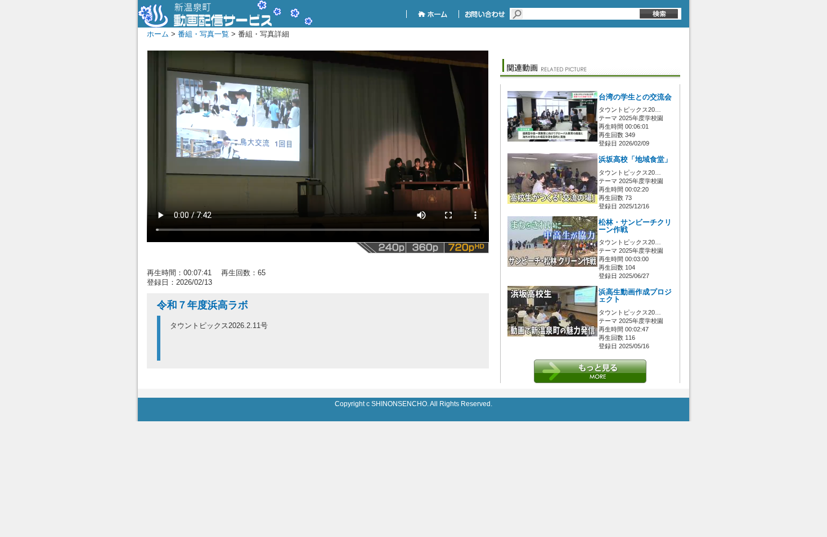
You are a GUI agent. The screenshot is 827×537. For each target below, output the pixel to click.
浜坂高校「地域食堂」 (635, 159)
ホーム (158, 34)
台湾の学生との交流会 (635, 97)
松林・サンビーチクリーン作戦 (635, 226)
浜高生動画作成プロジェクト (635, 295)
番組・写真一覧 (203, 34)
